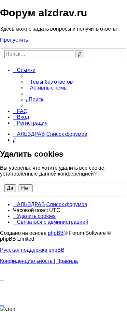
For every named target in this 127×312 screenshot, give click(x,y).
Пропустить (14, 40)
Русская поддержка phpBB (32, 250)
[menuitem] (49, 82)
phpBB (56, 233)
